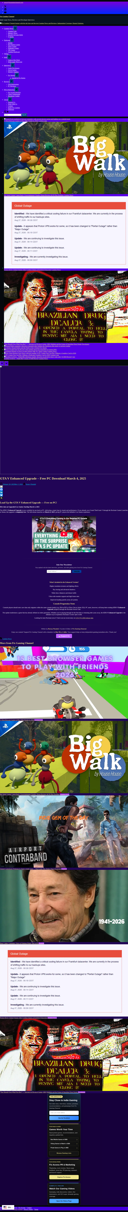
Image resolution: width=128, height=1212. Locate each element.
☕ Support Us (64, 636)
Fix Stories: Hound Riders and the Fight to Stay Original (22, 348)
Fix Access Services (14, 92)
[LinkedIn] (64, 492)
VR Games (11, 50)
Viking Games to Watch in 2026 (60, 1143)
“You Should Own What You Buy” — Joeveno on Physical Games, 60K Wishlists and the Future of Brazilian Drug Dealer (43, 344)
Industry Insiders (13, 72)
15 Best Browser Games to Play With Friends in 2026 (21, 121)
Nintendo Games (13, 48)
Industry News (12, 33)
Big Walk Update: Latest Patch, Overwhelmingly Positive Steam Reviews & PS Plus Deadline (34, 195)
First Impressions (13, 84)
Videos (6, 54)
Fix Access (21, 1207)
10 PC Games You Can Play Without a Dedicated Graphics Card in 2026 (27, 355)
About (6, 100)
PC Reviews (12, 86)
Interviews (7, 65)
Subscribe (77, 571)
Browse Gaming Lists (64, 1153)
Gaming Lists (12, 31)
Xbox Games (12, 46)
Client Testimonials (14, 94)
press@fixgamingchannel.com (13, 2)
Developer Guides (14, 96)
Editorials (11, 109)
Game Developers (13, 68)
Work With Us (12, 104)
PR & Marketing (9, 90)
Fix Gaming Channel (7, 16)
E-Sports (11, 37)
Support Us (11, 102)
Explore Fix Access (64, 1177)
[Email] (64, 486)
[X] (64, 497)
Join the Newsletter (64, 1118)
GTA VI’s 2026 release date (84, 618)
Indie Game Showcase (15, 62)
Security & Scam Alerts (15, 35)
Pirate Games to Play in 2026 (59, 1147)
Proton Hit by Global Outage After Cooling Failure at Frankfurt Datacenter (27, 270)
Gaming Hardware (14, 52)
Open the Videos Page (64, 1201)
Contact (10, 106)
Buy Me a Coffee (61, 632)
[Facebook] (64, 489)
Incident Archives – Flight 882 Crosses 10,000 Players (21, 359)
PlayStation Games (14, 45)
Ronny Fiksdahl (31, 484)
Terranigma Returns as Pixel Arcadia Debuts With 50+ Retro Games (25, 351)
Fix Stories (11, 75)
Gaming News (8, 28)
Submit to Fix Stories (18, 78)
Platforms (7, 40)
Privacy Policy (28, 1209)
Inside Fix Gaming (14, 108)
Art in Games (12, 70)
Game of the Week (14, 60)
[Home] (42, 23)
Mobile (10, 43)
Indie (5, 57)
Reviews (7, 81)
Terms (36, 1209)
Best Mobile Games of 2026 (59, 1139)
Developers (85, 344)
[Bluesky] (64, 495)
